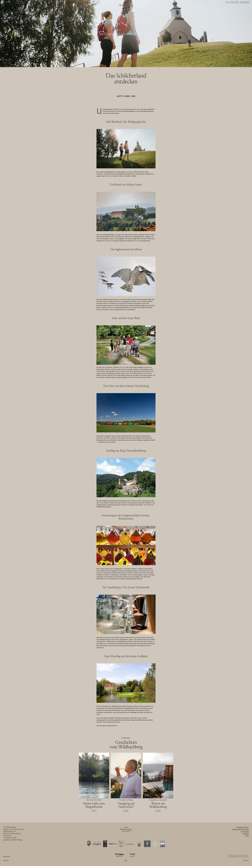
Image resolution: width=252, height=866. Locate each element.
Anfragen (244, 2)
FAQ (247, 835)
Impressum (5, 860)
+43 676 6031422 (9, 837)
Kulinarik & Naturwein (240, 829)
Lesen (94, 811)
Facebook (244, 856)
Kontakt (246, 833)
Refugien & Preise (242, 827)
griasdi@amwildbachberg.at (13, 840)
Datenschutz (246, 860)
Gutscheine (245, 831)
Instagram (233, 856)
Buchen (234, 2)
